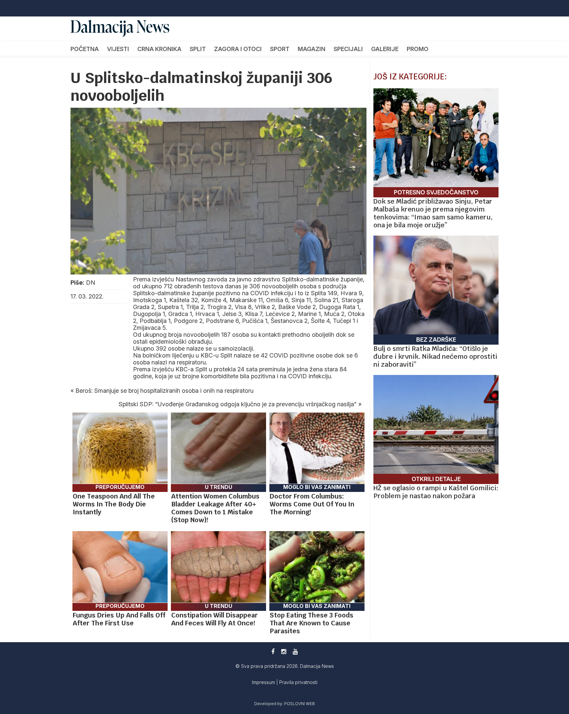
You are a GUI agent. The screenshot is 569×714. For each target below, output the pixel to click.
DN (90, 282)
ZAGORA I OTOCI (238, 48)
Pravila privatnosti (298, 682)
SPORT (279, 48)
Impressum (264, 682)
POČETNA (84, 48)
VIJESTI (118, 48)
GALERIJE (384, 48)
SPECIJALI (348, 48)
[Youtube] (295, 651)
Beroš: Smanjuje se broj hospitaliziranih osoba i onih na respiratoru (164, 390)
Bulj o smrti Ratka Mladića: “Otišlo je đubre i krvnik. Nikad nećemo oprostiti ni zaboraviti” (435, 356)
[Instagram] (283, 651)
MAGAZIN (311, 48)
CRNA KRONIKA (159, 48)
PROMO (417, 48)
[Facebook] (273, 651)
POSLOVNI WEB (299, 703)
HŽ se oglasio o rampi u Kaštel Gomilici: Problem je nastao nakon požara (435, 492)
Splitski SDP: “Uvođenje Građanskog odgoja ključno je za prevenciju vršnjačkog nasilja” (238, 404)
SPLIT (198, 48)
